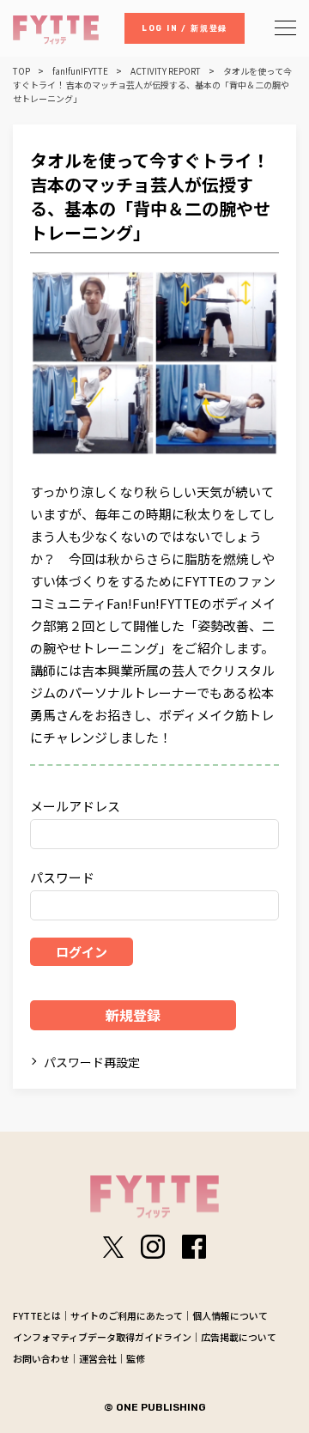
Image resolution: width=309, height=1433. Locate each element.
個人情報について (230, 1315)
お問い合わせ (41, 1358)
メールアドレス (75, 806)
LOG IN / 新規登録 (184, 28)
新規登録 (133, 1015)
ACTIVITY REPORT (165, 71)
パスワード (62, 877)
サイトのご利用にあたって (126, 1315)
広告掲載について (238, 1337)
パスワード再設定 (92, 1062)
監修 (135, 1358)
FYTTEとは (37, 1315)
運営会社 (98, 1358)
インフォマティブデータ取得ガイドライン (102, 1337)
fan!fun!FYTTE (80, 71)
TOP (21, 71)
